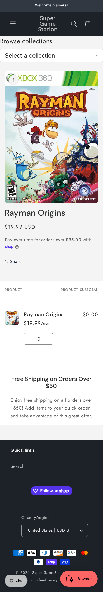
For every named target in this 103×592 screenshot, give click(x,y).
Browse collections (26, 41)
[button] (13, 24)
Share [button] (16, 261)
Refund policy (46, 580)
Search (18, 466)
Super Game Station (48, 572)
